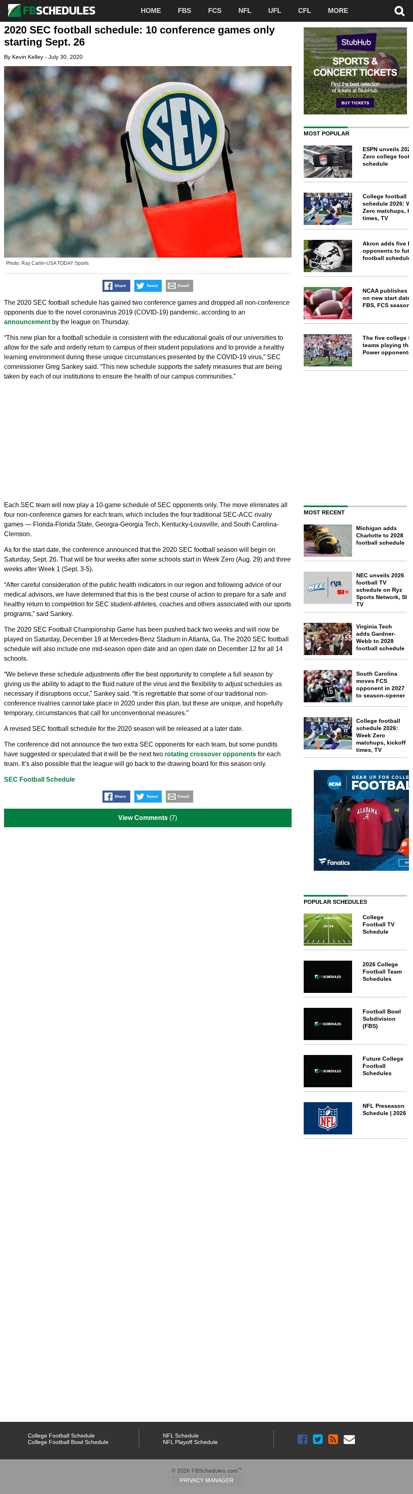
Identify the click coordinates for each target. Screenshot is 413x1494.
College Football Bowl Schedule (68, 1442)
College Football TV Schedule (378, 924)
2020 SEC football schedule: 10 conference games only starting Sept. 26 (139, 36)
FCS (214, 11)
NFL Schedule (181, 1435)
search (399, 11)
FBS (184, 11)
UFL (274, 11)
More (338, 11)
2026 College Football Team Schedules (382, 971)
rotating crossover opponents (210, 754)
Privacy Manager (207, 1480)
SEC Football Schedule (39, 779)
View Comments (143, 817)
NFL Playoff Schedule (190, 1442)
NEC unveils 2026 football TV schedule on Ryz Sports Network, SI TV (381, 590)
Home (151, 11)
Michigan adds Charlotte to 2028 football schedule (380, 535)
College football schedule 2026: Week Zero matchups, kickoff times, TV (381, 735)
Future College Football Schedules (383, 1065)
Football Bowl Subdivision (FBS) (382, 1018)
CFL (304, 11)
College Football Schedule (61, 1435)
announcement (27, 321)
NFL (244, 11)
